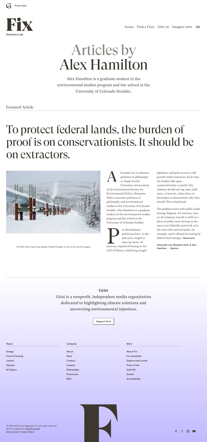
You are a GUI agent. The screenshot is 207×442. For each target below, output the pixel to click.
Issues (129, 27)
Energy (10, 351)
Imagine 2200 (182, 27)
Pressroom (72, 374)
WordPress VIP (33, 428)
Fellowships (72, 369)
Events (130, 374)
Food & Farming (14, 356)
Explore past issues (137, 360)
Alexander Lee (164, 244)
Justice (10, 360)
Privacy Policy (27, 431)
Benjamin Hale (181, 244)
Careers (70, 365)
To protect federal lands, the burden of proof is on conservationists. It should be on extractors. (100, 142)
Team (69, 356)
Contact (70, 360)
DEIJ (68, 378)
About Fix (132, 351)
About (69, 351)
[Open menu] (198, 27)
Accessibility (134, 378)
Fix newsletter (134, 356)
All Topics (11, 369)
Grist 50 (163, 27)
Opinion (174, 248)
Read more (189, 238)
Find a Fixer (146, 27)
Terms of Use (12, 431)
